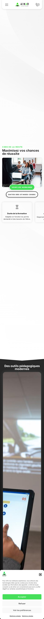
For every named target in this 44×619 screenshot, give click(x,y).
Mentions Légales (15, 616)
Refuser (22, 603)
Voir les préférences (22, 610)
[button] (40, 574)
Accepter (22, 597)
